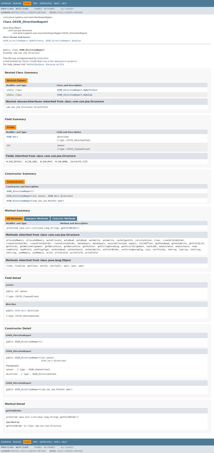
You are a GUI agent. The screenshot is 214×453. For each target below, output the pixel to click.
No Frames (49, 9)
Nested (15, 12)
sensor (61, 145)
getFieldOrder (69, 228)
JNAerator (42, 58)
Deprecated (46, 3)
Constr (32, 12)
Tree (35, 3)
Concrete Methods (63, 218)
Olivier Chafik (29, 61)
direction (62, 137)
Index (57, 3)
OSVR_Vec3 (12, 137)
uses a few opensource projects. (59, 61)
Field (23, 12)
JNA (61, 64)
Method (42, 12)
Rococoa (50, 64)
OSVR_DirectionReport (19, 191)
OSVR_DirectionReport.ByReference (23, 40)
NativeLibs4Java (35, 64)
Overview (6, 3)
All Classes (67, 9)
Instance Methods (37, 218)
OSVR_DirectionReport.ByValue (63, 40)
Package (17, 3)
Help (64, 3)
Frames (38, 9)
